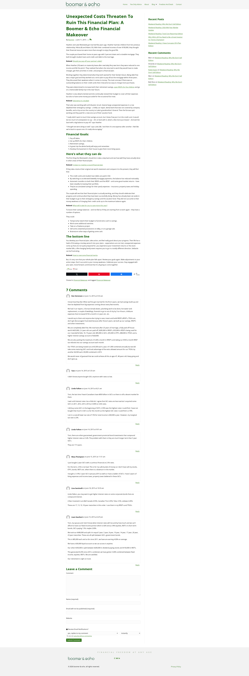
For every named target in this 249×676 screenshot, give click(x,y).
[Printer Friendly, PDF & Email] (72, 269)
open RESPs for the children (124, 87)
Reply (137, 365)
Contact (179, 4)
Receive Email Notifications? (78, 629)
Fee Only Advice (136, 4)
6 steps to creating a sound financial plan (88, 165)
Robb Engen (152, 70)
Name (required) (72, 599)
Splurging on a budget (81, 101)
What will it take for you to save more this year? (90, 205)
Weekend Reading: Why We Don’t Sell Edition (164, 24)
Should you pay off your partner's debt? (87, 61)
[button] (156, 4)
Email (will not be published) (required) (80, 609)
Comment (69, 573)
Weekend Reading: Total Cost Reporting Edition (165, 34)
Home (125, 4)
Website (69, 618)
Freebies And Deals (166, 4)
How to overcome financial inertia (85, 255)
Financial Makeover (80, 280)
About (146, 4)
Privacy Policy (176, 667)
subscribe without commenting (83, 636)
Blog (153, 4)
